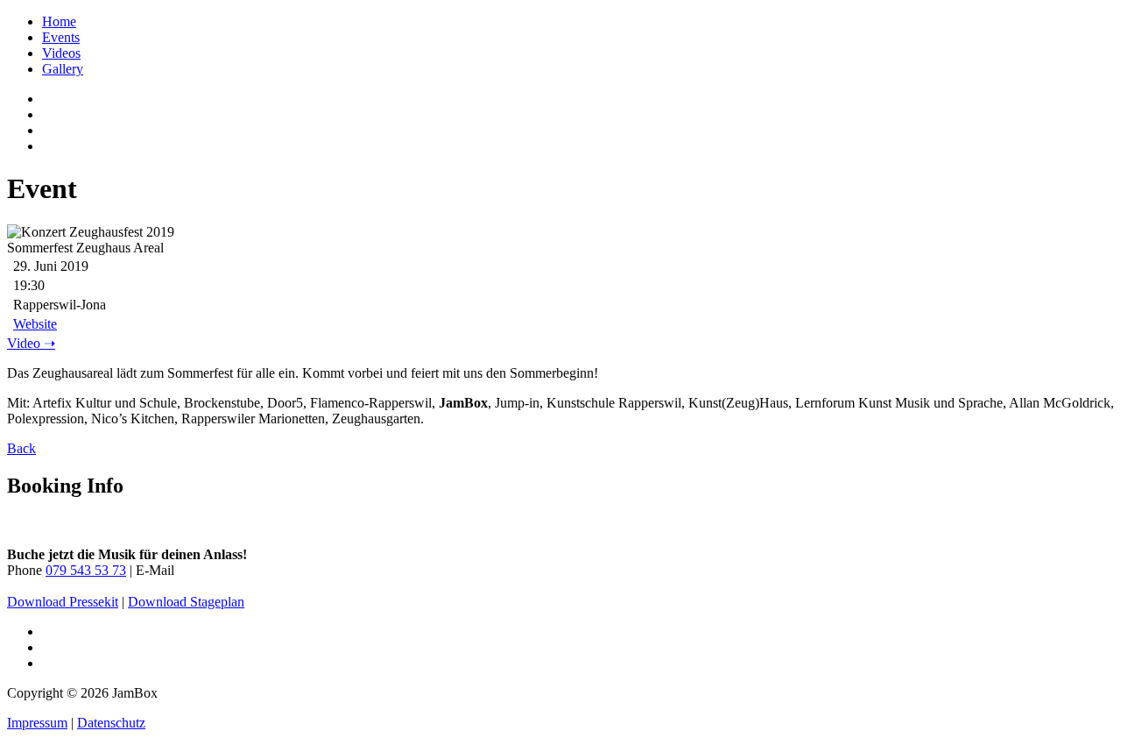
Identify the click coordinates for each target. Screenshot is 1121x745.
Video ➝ (31, 343)
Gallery (62, 68)
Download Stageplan (186, 601)
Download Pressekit (62, 601)
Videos (61, 53)
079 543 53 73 (86, 570)
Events (61, 37)
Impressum (37, 722)
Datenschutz (111, 722)
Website (35, 323)
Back (21, 448)
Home (59, 21)
